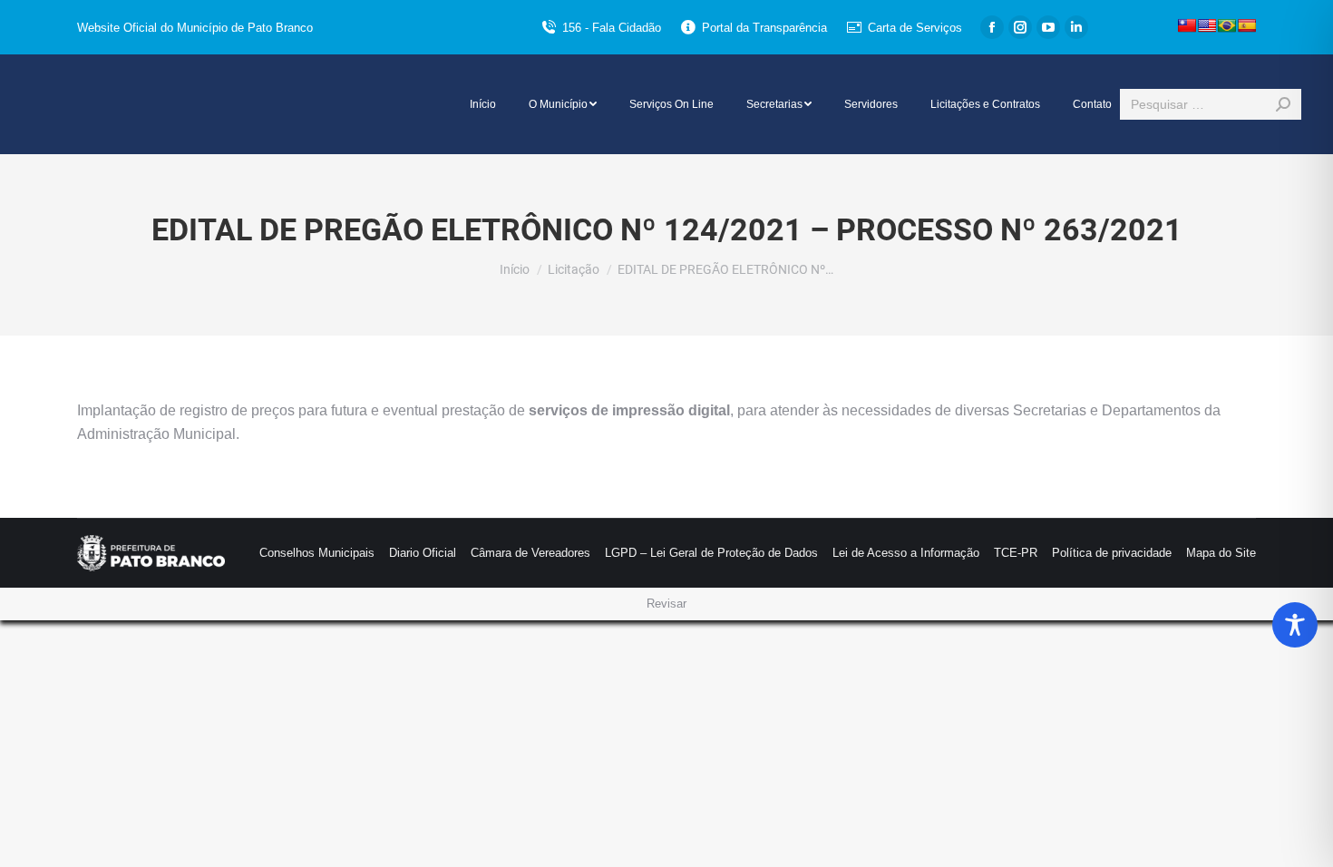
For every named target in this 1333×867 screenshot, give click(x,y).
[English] (1207, 25)
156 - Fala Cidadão (611, 27)
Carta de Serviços (915, 27)
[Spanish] (1247, 25)
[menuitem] (483, 104)
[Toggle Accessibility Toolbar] (1294, 624)
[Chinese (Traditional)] (1187, 25)
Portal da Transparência (764, 27)
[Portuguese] (1227, 25)
